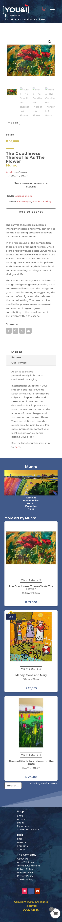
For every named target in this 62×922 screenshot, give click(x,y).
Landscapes (24, 201)
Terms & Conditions (28, 865)
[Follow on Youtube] (37, 891)
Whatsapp (22, 331)
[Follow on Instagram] (24, 891)
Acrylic (10, 172)
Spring (47, 201)
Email (29, 331)
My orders (23, 826)
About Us (22, 858)
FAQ (19, 839)
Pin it (15, 331)
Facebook (9, 331)
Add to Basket (31, 211)
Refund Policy (25, 872)
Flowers (37, 201)
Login (20, 822)
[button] (50, 42)
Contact (21, 849)
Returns (16, 357)
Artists (21, 819)
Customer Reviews (28, 829)
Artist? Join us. (25, 862)
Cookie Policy (25, 879)
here (17, 447)
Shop (20, 815)
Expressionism (23, 195)
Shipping (16, 351)
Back (14, 122)
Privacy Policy (25, 876)
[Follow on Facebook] (31, 891)
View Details (29, 580)
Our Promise (19, 362)
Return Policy (25, 869)
